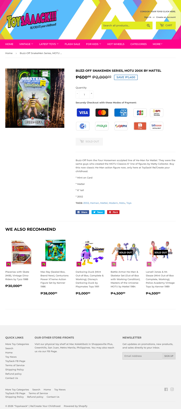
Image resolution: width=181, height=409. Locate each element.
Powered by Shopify (75, 406)
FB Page (52, 351)
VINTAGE (25, 44)
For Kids (92, 44)
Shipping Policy (14, 369)
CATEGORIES (138, 44)
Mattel (104, 202)
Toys (129, 202)
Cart (168, 25)
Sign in (147, 17)
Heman (94, 202)
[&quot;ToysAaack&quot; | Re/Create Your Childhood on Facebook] (166, 389)
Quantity (81, 87)
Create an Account (166, 17)
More (156, 44)
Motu (122, 202)
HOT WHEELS (115, 44)
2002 (86, 202)
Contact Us (11, 378)
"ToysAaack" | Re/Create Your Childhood (37, 406)
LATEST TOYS (48, 44)
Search (9, 348)
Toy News (11, 356)
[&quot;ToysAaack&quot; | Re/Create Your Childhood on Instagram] (172, 389)
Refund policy (13, 373)
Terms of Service (15, 365)
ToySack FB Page (15, 361)
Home (9, 44)
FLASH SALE (72, 44)
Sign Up (168, 356)
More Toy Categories (17, 344)
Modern (113, 202)
